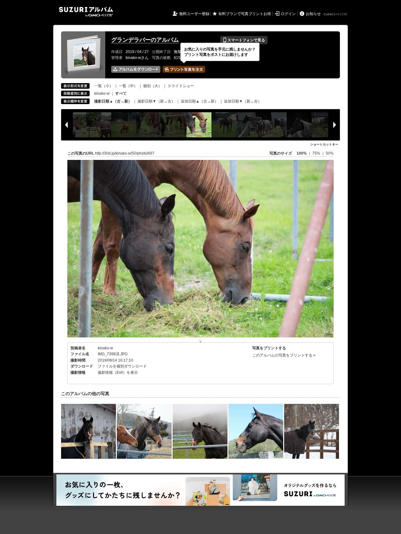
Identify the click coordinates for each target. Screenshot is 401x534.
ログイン (288, 14)
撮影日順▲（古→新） (113, 101)
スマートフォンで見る (244, 40)
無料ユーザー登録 (194, 14)
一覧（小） (103, 86)
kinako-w (102, 93)
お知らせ (313, 14)
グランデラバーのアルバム (145, 40)
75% (316, 153)
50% (330, 153)
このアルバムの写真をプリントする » (283, 355)
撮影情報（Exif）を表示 (118, 372)
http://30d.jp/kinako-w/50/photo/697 (124, 153)
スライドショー (181, 86)
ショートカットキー (324, 144)
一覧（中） (128, 86)
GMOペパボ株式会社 (336, 14)
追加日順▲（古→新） (199, 101)
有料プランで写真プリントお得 (244, 14)
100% (302, 153)
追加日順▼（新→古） (243, 101)
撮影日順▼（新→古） (156, 101)
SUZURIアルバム (86, 12)
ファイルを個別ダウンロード (122, 366)
